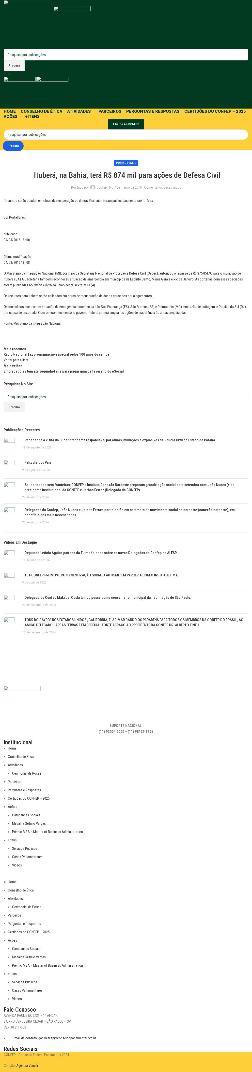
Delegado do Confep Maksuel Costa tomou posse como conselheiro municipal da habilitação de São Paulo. (108, 597)
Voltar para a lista (16, 360)
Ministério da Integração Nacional (37, 323)
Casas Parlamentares (27, 857)
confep (102, 187)
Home (12, 748)
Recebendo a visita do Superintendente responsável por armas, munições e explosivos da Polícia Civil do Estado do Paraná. (120, 440)
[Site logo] (29, 24)
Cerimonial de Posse (26, 773)
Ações (12, 807)
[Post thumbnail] (11, 445)
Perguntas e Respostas (24, 790)
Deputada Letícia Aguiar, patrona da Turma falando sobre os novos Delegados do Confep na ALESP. (101, 553)
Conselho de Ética (21, 756)
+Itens (12, 840)
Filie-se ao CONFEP (126, 124)
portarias (206, 279)
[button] (126, 876)
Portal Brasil (126, 163)
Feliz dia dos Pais (38, 462)
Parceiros (14, 782)
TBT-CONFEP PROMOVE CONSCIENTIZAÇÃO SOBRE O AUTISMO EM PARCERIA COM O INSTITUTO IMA (101, 575)
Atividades (15, 765)
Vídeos (17, 865)
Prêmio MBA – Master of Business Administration (47, 832)
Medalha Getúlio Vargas (29, 823)
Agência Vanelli (27, 1065)
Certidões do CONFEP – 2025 (28, 798)
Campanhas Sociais (26, 815)
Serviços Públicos (24, 848)
